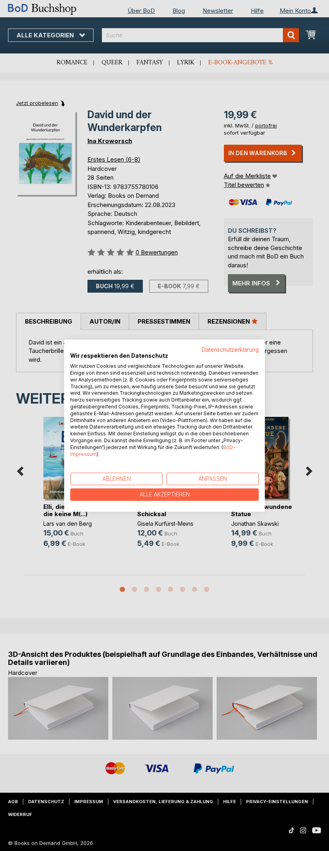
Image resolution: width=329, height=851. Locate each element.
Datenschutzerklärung (230, 349)
